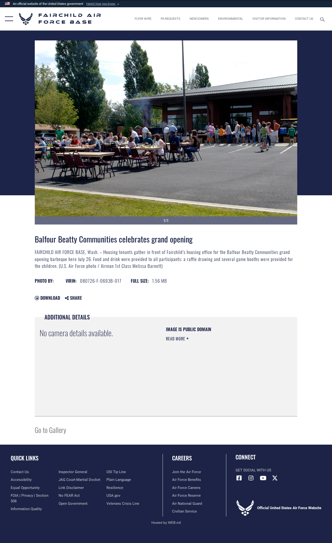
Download (49, 298)
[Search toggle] (323, 19)
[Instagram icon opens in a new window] (251, 478)
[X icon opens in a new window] (275, 478)
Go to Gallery (50, 429)
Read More (176, 339)
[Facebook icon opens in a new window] (239, 478)
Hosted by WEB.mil (166, 522)
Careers (182, 458)
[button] (103, 3)
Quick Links (24, 458)
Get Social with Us (253, 470)
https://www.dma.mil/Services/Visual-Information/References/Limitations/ (223, 376)
